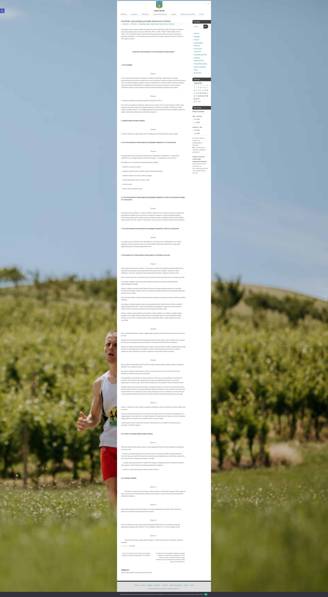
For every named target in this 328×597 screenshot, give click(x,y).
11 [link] (200, 90)
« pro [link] (195, 101)
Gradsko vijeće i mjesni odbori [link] (159, 24)
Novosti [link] (196, 33)
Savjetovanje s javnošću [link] (187, 14)
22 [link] (194, 96)
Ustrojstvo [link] (134, 14)
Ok (206, 594)
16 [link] (196, 93)
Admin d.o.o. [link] (176, 589)
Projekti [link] (173, 14)
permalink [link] (132, 546)
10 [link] (198, 90)
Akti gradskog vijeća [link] (144, 24)
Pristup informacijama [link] (160, 14)
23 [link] (196, 96)
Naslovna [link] (123, 14)
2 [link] (196, 87)
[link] (2, 11)
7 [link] (207, 87)
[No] (326, 594)
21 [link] (207, 93)
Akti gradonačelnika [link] (200, 55)
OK (205, 26)
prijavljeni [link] (132, 572)
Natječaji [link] (197, 36)
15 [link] (194, 93)
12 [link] (203, 90)
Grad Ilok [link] (125, 24)
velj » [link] (199, 101)
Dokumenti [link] (145, 14)
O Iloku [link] (201, 14)
